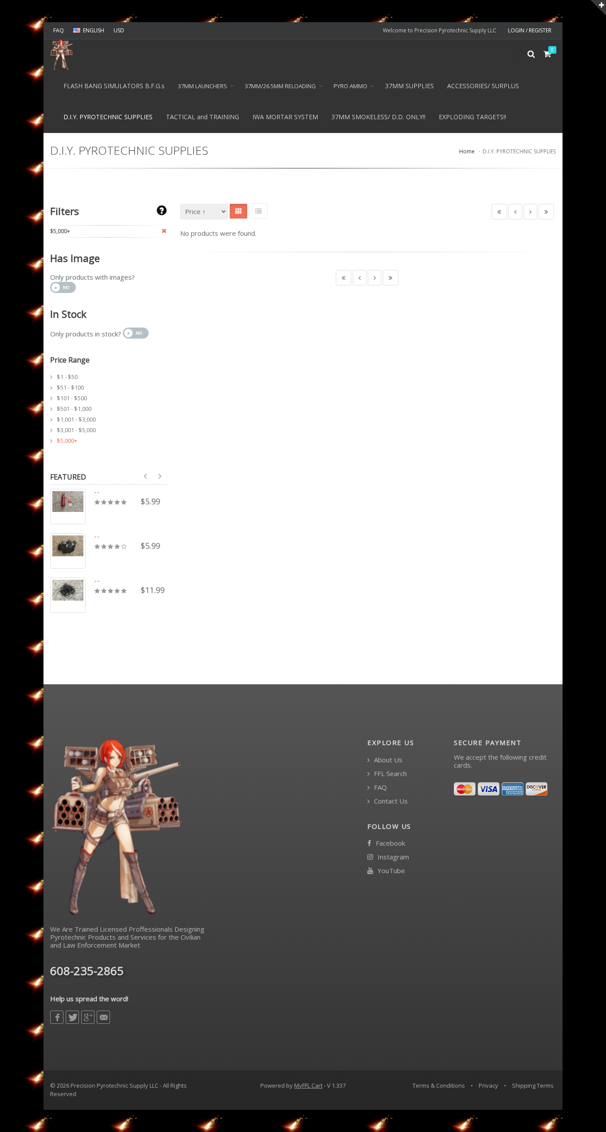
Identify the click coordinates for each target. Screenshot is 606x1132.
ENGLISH (93, 30)
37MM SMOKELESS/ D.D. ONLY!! (378, 117)
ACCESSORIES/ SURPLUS (483, 86)
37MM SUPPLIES (409, 86)
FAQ (58, 30)
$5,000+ (67, 441)
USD (119, 30)
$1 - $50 (67, 377)
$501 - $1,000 (74, 409)
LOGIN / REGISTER (529, 30)
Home (467, 151)
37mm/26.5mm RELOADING (280, 86)
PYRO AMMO (350, 86)
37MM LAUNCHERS (202, 86)
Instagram (392, 857)
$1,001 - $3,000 (76, 419)
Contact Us (390, 801)
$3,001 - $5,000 (76, 430)
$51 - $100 (70, 387)
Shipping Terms (533, 1085)
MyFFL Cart (308, 1085)
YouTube (390, 871)
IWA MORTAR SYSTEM (285, 117)
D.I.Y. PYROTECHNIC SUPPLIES (108, 117)
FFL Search (389, 773)
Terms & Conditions (439, 1085)
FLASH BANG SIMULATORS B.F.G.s (114, 86)
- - (96, 492)
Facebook (389, 843)
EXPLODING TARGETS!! (472, 117)
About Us (387, 760)
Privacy (488, 1085)
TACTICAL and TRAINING (202, 117)
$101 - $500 (72, 398)
